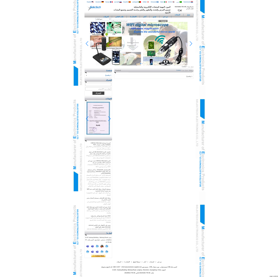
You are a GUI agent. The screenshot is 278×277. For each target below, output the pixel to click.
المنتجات (177, 15)
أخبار (144, 17)
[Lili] (106, 251)
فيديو (154, 17)
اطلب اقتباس (190, 8)
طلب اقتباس (119, 17)
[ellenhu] (102, 246)
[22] (87, 251)
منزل (188, 15)
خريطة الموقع (136, 262)
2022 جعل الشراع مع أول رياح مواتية (101, 212)
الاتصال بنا (133, 17)
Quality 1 (108, 75)
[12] (106, 246)
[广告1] (139, 65)
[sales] (97, 251)
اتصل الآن (98, 255)
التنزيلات (106, 17)
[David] (92, 246)
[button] (142, 63)
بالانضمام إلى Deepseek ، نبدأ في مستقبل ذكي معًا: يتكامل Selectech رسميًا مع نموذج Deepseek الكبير (99, 168)
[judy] (92, 251)
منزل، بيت (191, 66)
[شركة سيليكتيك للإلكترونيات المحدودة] (94, 11)
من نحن (165, 17)
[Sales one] (97, 246)
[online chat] (87, 246)
